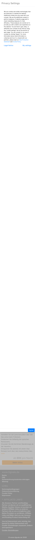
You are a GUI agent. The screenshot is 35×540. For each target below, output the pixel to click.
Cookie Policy (17, 41)
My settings (27, 45)
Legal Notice (8, 45)
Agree (31, 430)
